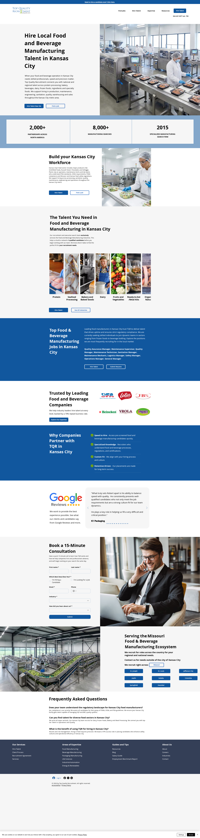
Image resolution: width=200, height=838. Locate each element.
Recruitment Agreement (21, 756)
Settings (181, 835)
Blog (114, 752)
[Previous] (88, 508)
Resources (116, 749)
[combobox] (70, 600)
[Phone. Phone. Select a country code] (74, 591)
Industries (166, 756)
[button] (121, 11)
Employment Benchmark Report (125, 759)
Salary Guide (117, 756)
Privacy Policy (66, 785)
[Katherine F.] (118, 523)
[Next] (146, 508)
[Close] (197, 834)
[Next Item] (147, 278)
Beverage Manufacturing (72, 752)
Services (15, 759)
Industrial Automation (71, 762)
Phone (73, 587)
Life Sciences (67, 759)
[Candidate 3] (127, 523)
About (164, 749)
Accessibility (56, 785)
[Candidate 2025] (112, 523)
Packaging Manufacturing (72, 756)
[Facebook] (65, 778)
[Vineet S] (114, 523)
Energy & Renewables (70, 766)
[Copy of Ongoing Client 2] (116, 523)
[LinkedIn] (71, 778)
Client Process (17, 752)
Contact (165, 759)
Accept (191, 835)
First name (54, 567)
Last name (76, 567)
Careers (165, 752)
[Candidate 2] (120, 523)
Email (52, 587)
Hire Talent (16, 749)
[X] (68, 778)
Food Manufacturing (70, 749)
